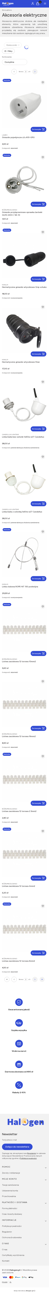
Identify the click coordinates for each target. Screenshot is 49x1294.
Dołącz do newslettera (17, 1146)
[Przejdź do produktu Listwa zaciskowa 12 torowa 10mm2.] (24, 629)
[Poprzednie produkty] (14, 979)
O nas (4, 1249)
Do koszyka (36, 129)
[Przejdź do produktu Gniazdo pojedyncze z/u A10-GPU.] (24, 105)
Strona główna (7, 10)
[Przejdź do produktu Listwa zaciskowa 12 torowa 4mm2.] (24, 854)
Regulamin (31, 1153)
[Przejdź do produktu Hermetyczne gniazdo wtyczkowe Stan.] (24, 330)
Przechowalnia (9, 1196)
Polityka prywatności (11, 1226)
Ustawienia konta (10, 1190)
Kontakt (5, 1261)
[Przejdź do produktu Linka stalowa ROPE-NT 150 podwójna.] (24, 555)
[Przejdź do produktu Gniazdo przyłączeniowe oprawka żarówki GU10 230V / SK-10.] (24, 180)
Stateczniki (12, 45)
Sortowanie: (7, 57)
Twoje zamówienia (10, 1185)
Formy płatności (9, 1208)
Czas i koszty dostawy (12, 1214)
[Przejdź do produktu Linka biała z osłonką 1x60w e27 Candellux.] (24, 480)
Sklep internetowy (24, 1291)
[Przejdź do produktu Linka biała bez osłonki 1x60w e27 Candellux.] (24, 405)
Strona (21, 71)
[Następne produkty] (35, 979)
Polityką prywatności (28, 1158)
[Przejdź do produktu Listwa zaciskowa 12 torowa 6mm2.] (24, 929)
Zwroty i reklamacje (11, 1173)
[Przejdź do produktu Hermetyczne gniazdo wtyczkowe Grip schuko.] (24, 255)
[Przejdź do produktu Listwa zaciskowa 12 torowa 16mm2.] (24, 704)
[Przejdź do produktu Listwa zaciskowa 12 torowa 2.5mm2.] (24, 779)
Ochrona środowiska (11, 1237)
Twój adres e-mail (9, 1140)
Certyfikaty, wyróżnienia (13, 1255)
